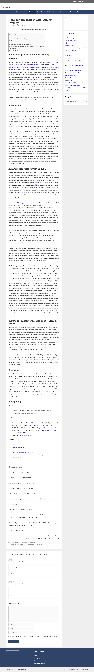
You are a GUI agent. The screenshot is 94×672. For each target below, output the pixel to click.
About (36, 655)
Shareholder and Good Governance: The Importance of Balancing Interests (75, 60)
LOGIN (74, 1)
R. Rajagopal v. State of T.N (25, 203)
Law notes (32, 11)
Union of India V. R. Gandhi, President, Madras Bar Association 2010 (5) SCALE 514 (75, 73)
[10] (57, 266)
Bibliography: (14, 50)
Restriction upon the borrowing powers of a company (24, 545)
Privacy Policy (74, 669)
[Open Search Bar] (77, 12)
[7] (44, 233)
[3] (36, 185)
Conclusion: (13, 48)
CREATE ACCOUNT (82, 1)
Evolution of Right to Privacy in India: (21, 44)
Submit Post (40, 11)
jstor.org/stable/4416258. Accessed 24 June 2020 (42, 425)
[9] (27, 255)
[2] (46, 129)
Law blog (24, 11)
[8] (34, 248)
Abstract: (13, 41)
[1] (43, 114)
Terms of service (84, 669)
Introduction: (14, 43)
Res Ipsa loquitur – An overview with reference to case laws (26, 544)
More (71, 11)
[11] (19, 347)
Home (17, 11)
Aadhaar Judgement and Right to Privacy (22, 39)
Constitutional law (15, 542)
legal (13, 447)
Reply (12, 573)
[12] (51, 355)
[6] (46, 230)
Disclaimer (67, 669)
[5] (33, 203)
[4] (19, 192)
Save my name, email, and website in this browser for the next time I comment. (34, 636)
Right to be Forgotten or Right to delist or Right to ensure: (27, 46)
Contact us (37, 661)
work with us (61, 11)
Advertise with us (50, 11)
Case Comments (25, 542)
